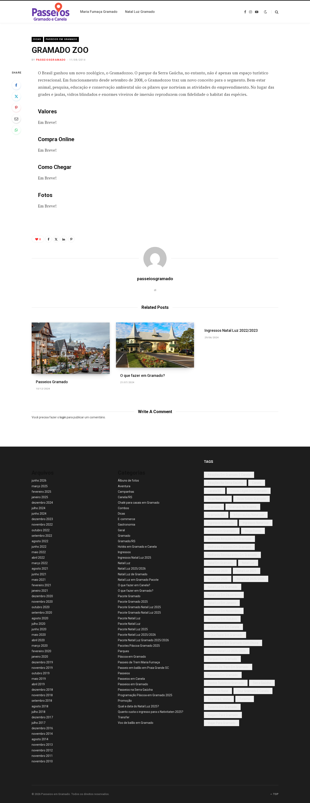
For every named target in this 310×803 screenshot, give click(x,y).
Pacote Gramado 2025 (133, 601)
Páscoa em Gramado (132, 656)
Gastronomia (126, 524)
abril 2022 (38, 557)
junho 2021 (39, 574)
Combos (123, 508)
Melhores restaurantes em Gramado (232, 555)
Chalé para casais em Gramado (138, 502)
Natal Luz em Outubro (222, 619)
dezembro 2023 (42, 519)
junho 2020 (39, 629)
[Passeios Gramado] (71, 348)
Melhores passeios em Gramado (229, 547)
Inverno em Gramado (222, 531)
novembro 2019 (42, 667)
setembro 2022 (42, 535)
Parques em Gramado (222, 659)
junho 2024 (39, 513)
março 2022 (40, 563)
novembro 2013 (42, 744)
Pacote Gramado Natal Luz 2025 (139, 607)
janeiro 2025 (40, 497)
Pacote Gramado (129, 596)
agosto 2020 (40, 618)
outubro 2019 (41, 673)
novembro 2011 (42, 755)
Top (275, 794)
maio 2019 (39, 678)
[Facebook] (16, 85)
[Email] (16, 118)
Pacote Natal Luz (129, 618)
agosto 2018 (40, 706)
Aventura (124, 486)
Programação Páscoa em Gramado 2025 (145, 695)
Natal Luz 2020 (218, 571)
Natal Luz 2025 (218, 579)
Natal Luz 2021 (246, 571)
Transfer (123, 717)
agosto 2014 (40, 739)
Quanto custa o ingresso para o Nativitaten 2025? (150, 711)
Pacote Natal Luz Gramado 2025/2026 (143, 640)
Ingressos (124, 552)
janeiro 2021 (40, 590)
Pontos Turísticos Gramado (226, 683)
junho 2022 (39, 546)
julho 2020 (38, 623)
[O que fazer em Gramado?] (155, 345)
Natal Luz (124, 563)
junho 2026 (39, 480)
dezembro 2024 (42, 502)
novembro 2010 (42, 761)
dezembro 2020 (42, 596)
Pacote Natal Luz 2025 (133, 629)
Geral (121, 530)
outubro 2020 (41, 607)
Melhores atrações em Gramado (229, 539)
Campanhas (126, 491)
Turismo (244, 699)
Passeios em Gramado (61, 39)
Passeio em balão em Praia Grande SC (143, 667)
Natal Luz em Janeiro (222, 603)
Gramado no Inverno (242, 507)
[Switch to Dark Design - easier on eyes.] (265, 11)
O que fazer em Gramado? (142, 375)
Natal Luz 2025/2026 (132, 568)
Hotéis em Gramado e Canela (137, 546)
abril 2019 (38, 684)
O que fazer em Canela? (134, 585)
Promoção (125, 700)
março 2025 (40, 486)
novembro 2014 (42, 733)
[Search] (274, 12)
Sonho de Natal (218, 691)
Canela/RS (125, 497)
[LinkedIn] (63, 239)
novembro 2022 (42, 524)
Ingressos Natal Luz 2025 (134, 557)
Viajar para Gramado (221, 723)
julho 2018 (38, 711)
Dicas (37, 39)
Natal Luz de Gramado (132, 574)
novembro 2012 (42, 750)
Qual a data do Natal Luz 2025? (138, 706)
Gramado (124, 535)
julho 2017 (38, 722)
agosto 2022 (40, 541)
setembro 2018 (42, 700)
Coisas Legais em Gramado (248, 491)
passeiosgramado (51, 59)
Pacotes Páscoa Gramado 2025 (139, 645)
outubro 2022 (41, 530)
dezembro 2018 (42, 689)
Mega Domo (253, 531)
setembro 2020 (42, 612)
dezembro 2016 (42, 728)
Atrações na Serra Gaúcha (225, 482)
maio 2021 (39, 579)
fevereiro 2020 (41, 651)
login (63, 417)
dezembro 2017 (42, 717)
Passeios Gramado (52, 382)
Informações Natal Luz (249, 515)
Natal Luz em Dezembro (224, 595)
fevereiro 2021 (41, 585)
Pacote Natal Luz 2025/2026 (137, 634)
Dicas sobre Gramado (251, 499)
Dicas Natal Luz (218, 499)
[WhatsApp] (16, 129)
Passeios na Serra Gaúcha (135, 689)
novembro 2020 (42, 601)
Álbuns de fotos (128, 480)
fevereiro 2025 (41, 491)
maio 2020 (39, 634)
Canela (256, 482)
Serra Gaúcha (262, 683)
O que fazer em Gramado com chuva (233, 643)
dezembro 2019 (42, 662)
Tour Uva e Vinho (219, 699)
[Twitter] (16, 96)
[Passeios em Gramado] (51, 11)
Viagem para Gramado (223, 715)
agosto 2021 (40, 568)
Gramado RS (216, 515)
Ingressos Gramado (221, 523)
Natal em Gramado (220, 563)
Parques (123, 651)
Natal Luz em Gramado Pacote (138, 579)
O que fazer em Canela (223, 627)
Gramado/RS (126, 541)
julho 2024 (38, 508)
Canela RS (214, 491)
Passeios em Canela (131, 678)
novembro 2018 (42, 695)
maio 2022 (39, 552)
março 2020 (40, 645)
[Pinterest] (16, 107)
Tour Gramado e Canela (253, 691)
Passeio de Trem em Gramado (228, 667)
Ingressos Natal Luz (256, 523)
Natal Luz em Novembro (224, 611)
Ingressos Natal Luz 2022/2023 (231, 330)
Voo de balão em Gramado (135, 722)
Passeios (124, 673)
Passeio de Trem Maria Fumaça (139, 662)
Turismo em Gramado (222, 707)
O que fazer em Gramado (225, 635)
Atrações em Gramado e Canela (229, 474)
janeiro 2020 (40, 656)
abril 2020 (38, 640)
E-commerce (126, 519)
